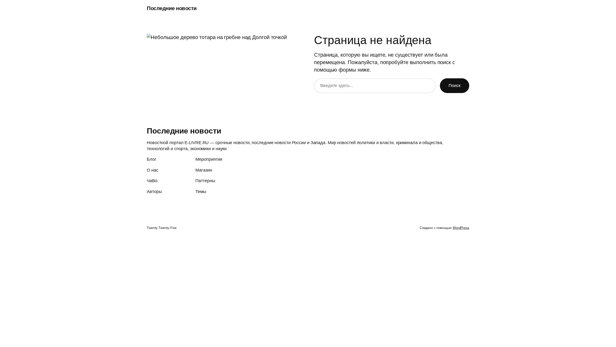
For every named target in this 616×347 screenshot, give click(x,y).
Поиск (455, 85)
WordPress (461, 228)
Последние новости (172, 8)
